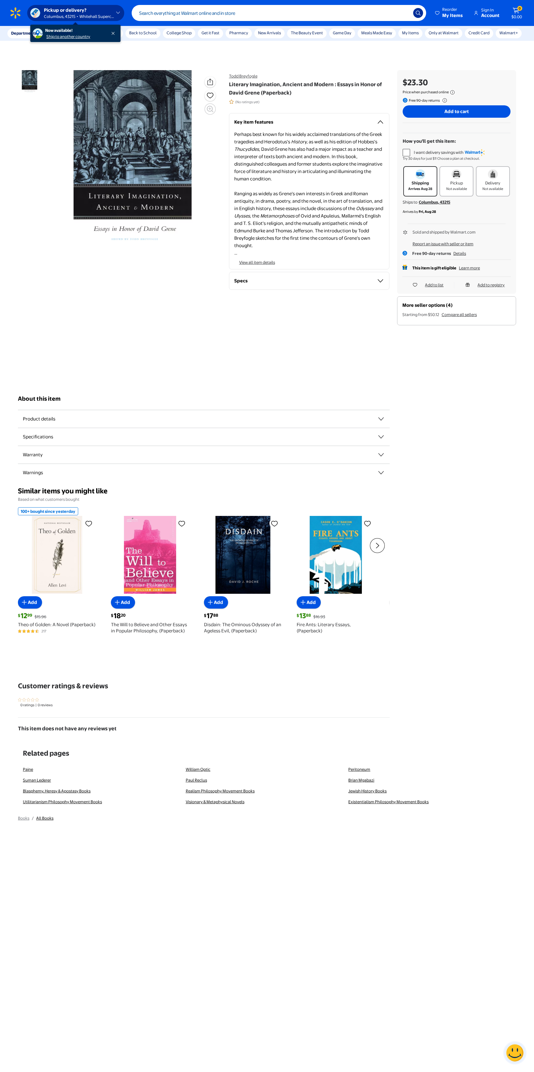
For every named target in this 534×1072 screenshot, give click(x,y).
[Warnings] (381, 473)
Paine (28, 769)
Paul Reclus (196, 780)
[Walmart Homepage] (15, 13)
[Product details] (381, 419)
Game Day (342, 32)
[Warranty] (381, 455)
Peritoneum (359, 769)
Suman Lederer (37, 780)
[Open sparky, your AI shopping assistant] (515, 1053)
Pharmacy (238, 32)
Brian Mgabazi (361, 780)
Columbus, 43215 (434, 202)
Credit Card (479, 32)
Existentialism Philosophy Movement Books (388, 801)
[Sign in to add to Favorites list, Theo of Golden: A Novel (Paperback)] (89, 523)
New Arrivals (269, 32)
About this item (39, 398)
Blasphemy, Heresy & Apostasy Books (57, 790)
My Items (410, 32)
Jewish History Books (367, 790)
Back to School (143, 32)
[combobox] (279, 13)
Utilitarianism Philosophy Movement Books (62, 801)
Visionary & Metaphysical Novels (215, 801)
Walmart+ (508, 32)
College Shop (179, 32)
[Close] (114, 33)
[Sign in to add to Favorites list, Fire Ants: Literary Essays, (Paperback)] (367, 523)
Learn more (469, 267)
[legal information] (452, 92)
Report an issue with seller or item (443, 243)
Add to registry (491, 284)
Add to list (434, 284)
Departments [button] (23, 33)
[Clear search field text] (403, 13)
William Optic (198, 769)
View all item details (257, 262)
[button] (449, 13)
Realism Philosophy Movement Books (220, 790)
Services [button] (62, 33)
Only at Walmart (444, 32)
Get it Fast (210, 32)
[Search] (418, 13)
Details (459, 253)
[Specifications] (381, 437)
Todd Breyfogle (243, 76)
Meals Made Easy (376, 32)
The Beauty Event (307, 32)
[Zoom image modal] (210, 109)
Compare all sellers (459, 314)
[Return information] (443, 100)
